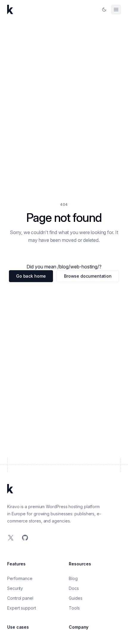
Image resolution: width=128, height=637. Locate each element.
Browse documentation (88, 276)
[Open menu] (116, 9)
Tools (74, 607)
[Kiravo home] (10, 9)
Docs (74, 588)
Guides (75, 598)
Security (15, 588)
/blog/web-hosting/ (78, 267)
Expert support (21, 607)
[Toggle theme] (104, 9)
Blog (73, 578)
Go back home (31, 276)
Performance (19, 578)
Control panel (20, 598)
